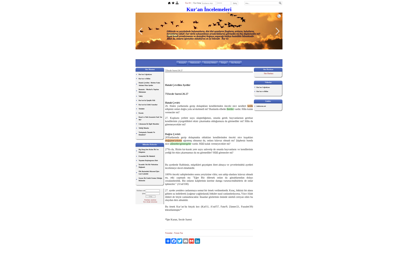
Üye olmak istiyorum (150, 202)
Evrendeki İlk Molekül (147, 156)
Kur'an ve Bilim (144, 79)
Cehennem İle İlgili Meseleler (149, 124)
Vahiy (141, 96)
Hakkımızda (195, 63)
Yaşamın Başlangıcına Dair (148, 160)
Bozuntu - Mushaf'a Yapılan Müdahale (149, 91)
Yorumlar (168, 233)
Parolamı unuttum (150, 200)
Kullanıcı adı (141, 190)
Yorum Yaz (178, 233)
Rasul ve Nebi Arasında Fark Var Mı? (150, 118)
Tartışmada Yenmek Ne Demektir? (147, 133)
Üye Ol (188, 3)
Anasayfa (182, 63)
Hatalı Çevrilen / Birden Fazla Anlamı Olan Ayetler (149, 84)
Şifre (143, 193)
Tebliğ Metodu (144, 128)
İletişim (224, 63)
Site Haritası (235, 63)
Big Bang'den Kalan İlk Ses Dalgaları (149, 151)
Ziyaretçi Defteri (210, 63)
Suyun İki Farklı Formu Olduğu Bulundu (150, 179)
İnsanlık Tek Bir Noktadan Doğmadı (148, 166)
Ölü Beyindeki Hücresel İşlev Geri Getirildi (149, 173)
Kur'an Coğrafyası (145, 74)
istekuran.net (261, 106)
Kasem (141, 113)
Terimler (142, 109)
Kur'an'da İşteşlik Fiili (147, 100)
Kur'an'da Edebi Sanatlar (148, 105)
